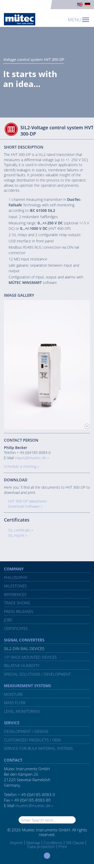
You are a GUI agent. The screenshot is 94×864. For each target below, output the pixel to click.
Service (11, 722)
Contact (13, 760)
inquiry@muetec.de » (32, 457)
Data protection (41, 846)
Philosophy (15, 577)
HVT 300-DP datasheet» (27, 501)
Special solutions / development (37, 674)
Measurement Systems (27, 685)
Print (62, 846)
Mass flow (14, 702)
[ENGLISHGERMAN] (47, 5)
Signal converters (24, 640)
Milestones (15, 585)
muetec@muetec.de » (34, 805)
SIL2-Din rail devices (24, 648)
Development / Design (26, 731)
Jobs (8, 619)
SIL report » (17, 535)
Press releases (18, 611)
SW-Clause (75, 842)
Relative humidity (21, 665)
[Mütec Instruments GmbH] (19, 19)
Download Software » (25, 506)
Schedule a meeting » (21, 466)
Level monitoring (22, 711)
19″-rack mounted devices (30, 657)
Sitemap (33, 842)
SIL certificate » (20, 530)
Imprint (16, 843)
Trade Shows (17, 602)
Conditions (53, 842)
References (15, 594)
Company (14, 568)
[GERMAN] (87, 5)
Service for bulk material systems (38, 748)
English (80, 5)
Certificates (16, 628)
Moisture (13, 694)
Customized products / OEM (32, 740)
